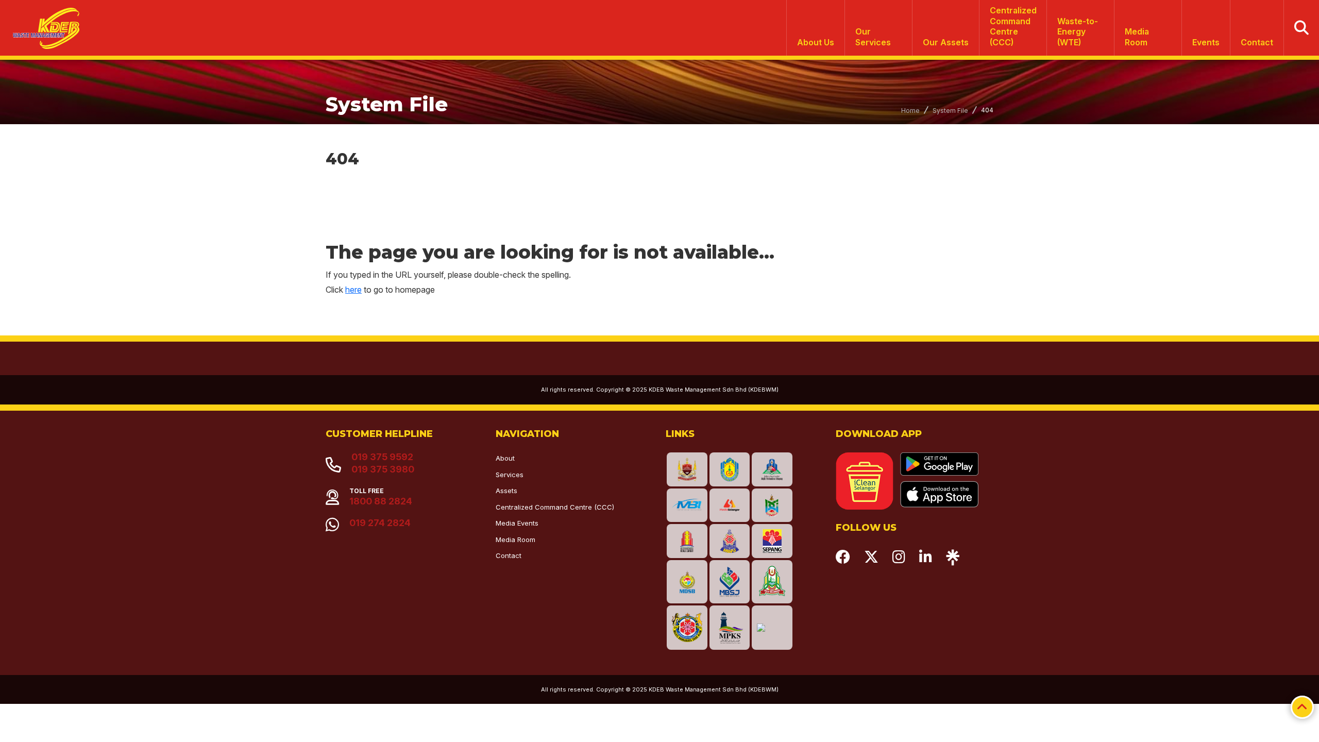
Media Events (517, 523)
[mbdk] (687, 469)
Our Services (873, 36)
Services (509, 474)
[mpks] (729, 627)
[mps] (772, 469)
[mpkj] (772, 505)
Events (1206, 42)
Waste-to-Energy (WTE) (1077, 32)
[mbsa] (687, 627)
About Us (815, 42)
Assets (506, 490)
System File (950, 110)
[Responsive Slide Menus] (42, 24)
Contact (1257, 42)
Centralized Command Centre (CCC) (555, 507)
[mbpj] (729, 541)
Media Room (1137, 36)
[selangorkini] (729, 505)
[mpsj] (729, 581)
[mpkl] (687, 541)
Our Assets (946, 42)
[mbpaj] (729, 469)
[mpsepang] (772, 541)
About (505, 458)
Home (910, 110)
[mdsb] (687, 581)
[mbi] (687, 505)
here (353, 289)
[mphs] (772, 581)
